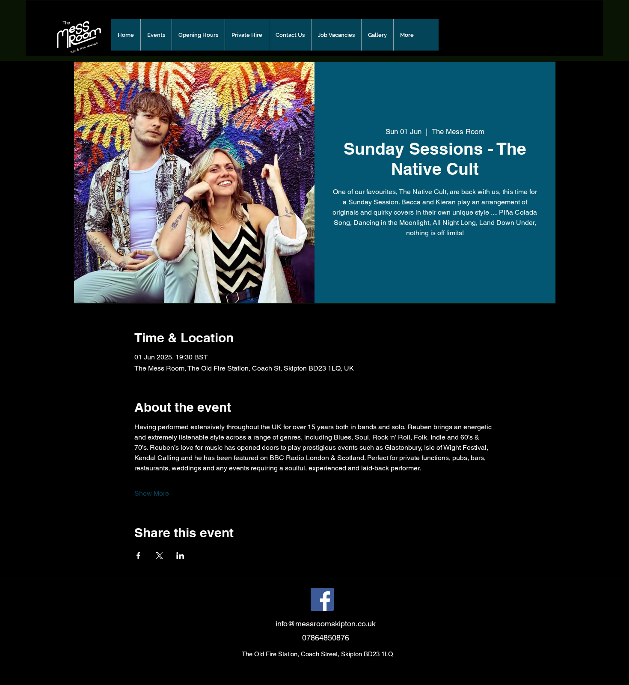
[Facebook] (322, 599)
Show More (151, 493)
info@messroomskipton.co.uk (326, 623)
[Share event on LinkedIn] (180, 555)
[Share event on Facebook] (138, 555)
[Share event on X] (159, 555)
